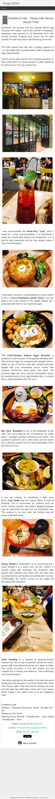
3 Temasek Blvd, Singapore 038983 (32, 727)
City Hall (26, 731)
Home (3, 8)
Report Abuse (43, 797)
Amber (40, 723)
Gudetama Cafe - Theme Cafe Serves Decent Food (31, 20)
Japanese (35, 731)
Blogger (36, 797)
